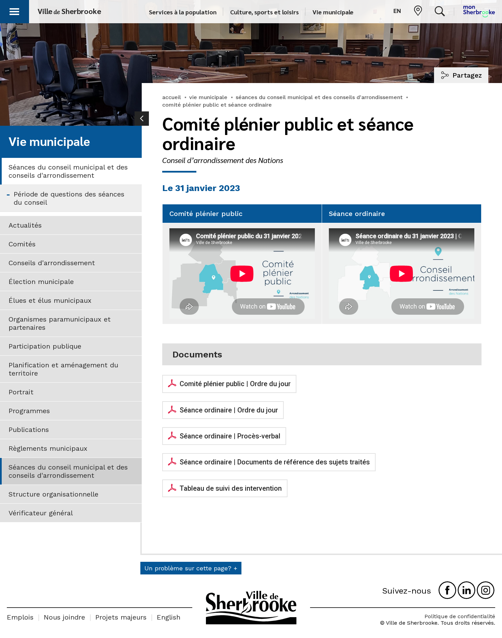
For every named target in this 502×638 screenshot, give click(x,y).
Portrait (21, 392)
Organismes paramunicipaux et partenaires (60, 323)
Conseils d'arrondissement (52, 263)
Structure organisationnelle (53, 494)
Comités (22, 244)
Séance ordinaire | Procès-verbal (230, 436)
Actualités (25, 225)
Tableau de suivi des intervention (231, 488)
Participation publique (45, 346)
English (168, 617)
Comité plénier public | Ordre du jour (235, 384)
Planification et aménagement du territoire (63, 369)
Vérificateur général (41, 513)
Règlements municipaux (48, 448)
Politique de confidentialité (459, 616)
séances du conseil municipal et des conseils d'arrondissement (319, 97)
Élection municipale (41, 281)
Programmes (29, 411)
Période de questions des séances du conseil (69, 198)
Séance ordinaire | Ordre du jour (229, 410)
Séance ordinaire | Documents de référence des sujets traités (275, 462)
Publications (29, 429)
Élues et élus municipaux (50, 300)
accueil (171, 97)
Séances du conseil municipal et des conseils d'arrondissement (68, 171)
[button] (14, 10)
